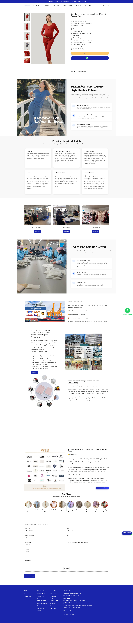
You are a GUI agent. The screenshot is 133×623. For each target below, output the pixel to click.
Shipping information (78, 71)
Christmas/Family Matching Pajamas (41, 599)
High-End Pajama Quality (84, 260)
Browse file (66, 568)
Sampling (52, 603)
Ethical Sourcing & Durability (85, 115)
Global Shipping (54, 600)
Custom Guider (68, 5)
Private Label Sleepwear (53, 597)
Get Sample (37, 231)
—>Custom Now (102, 487)
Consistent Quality (82, 282)
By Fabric (46, 5)
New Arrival (56, 5)
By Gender (36, 5)
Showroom (88, 5)
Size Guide (53, 593)
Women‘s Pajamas (41, 593)
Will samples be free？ (79, 67)
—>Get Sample (30, 576)
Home (25, 599)
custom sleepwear (16, 427)
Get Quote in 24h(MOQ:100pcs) (79, 53)
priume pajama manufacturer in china (83, 94)
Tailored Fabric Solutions (83, 124)
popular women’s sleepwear (87, 460)
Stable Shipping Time (75, 302)
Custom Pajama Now (13, 437)
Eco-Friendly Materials (83, 105)
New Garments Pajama (40, 609)
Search (26, 593)
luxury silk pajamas (83, 462)
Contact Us (34, 372)
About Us (78, 5)
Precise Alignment (81, 272)
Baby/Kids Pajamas (42, 603)
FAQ (51, 606)
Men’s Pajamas (40, 596)
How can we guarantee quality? (82, 62)
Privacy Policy (27, 596)
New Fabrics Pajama (42, 606)
